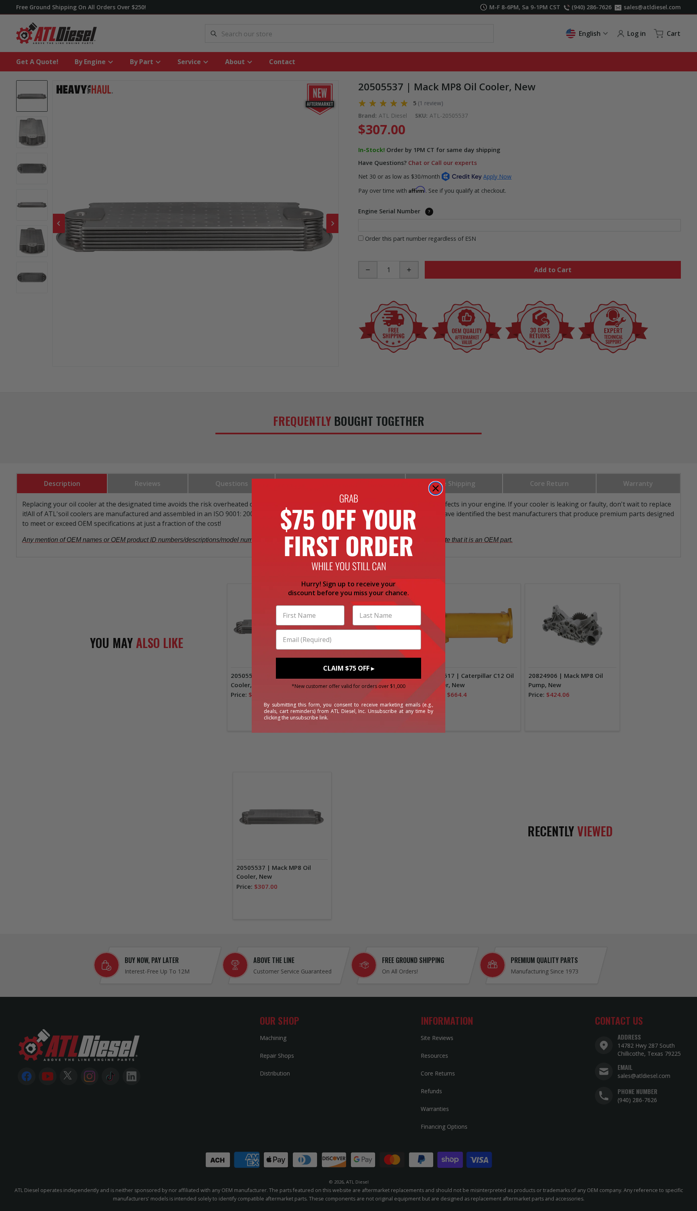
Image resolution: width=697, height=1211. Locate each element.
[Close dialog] (435, 488)
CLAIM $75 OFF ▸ (348, 668)
